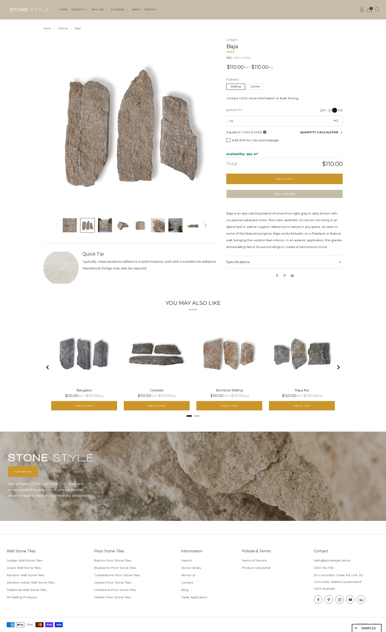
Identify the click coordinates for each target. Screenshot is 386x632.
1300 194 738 (324, 568)
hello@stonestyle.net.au (332, 560)
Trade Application (194, 597)
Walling (98, 9)
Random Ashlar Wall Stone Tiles (31, 582)
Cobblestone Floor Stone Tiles (117, 575)
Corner (255, 86)
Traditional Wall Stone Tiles (26, 590)
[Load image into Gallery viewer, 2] (87, 225)
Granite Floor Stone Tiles (112, 582)
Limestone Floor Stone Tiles (115, 590)
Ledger (232, 40)
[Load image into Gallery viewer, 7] (175, 225)
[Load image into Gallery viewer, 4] (122, 225)
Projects (78, 9)
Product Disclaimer (256, 568)
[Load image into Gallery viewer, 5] (140, 225)
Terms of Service (254, 560)
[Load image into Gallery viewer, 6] (158, 225)
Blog (184, 590)
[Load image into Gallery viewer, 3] (105, 225)
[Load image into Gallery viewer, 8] (193, 225)
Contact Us (23, 471)
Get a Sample (284, 194)
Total (231, 163)
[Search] (377, 9)
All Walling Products (22, 597)
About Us (188, 575)
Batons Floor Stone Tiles (112, 560)
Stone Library (191, 568)
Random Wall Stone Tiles (25, 575)
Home (47, 28)
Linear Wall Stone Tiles (24, 568)
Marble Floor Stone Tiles (112, 597)
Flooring (118, 9)
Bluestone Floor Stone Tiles (115, 568)
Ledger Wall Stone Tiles (24, 560)
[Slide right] (205, 225)
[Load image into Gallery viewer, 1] (70, 225)
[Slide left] (57, 225)
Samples (368, 628)
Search (186, 560)
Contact (187, 582)
